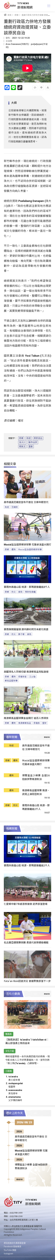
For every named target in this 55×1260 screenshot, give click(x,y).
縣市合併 (33, 442)
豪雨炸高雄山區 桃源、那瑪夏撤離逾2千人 (27, 587)
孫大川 (22, 442)
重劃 (31, 446)
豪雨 (20, 591)
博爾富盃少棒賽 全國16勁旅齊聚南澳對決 (36, 777)
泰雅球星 (22, 676)
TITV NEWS (23, 3)
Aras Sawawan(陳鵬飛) (17, 44)
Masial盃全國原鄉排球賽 (30, 549)
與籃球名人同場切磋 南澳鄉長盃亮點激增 (26, 671)
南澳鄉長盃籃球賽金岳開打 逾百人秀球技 (26, 718)
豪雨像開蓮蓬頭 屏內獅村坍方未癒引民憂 (26, 629)
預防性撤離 (30, 591)
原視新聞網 (25, 7)
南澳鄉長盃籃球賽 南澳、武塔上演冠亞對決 (36, 792)
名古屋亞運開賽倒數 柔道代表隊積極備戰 (26, 942)
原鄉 (21, 438)
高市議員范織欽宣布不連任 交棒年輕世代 (26, 502)
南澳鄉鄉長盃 (24, 722)
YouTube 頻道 (10, 1249)
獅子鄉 (21, 634)
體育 (13, 549)
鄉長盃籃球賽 (11, 680)
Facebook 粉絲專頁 (12, 1246)
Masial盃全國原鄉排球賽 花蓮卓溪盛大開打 (27, 544)
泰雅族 (36, 722)
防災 (13, 591)
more (19, 1179)
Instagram (8, 1253)
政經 (28, 438)
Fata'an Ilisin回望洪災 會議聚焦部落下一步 (27, 981)
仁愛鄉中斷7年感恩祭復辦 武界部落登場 (25, 904)
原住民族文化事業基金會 (15, 1242)
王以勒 (32, 676)
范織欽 (14, 506)
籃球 (44, 722)
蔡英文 (22, 446)
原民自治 (38, 438)
